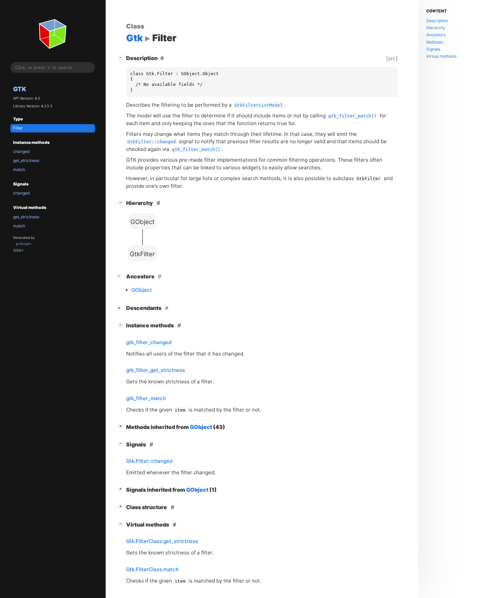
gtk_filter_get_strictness (155, 370)
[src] (392, 58)
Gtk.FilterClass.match (152, 569)
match (19, 169)
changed (21, 151)
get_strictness (26, 160)
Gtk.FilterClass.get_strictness (162, 541)
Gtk (19, 89)
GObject (141, 290)
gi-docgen (24, 244)
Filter (18, 127)
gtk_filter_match (146, 398)
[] (122, 57)
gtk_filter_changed (149, 342)
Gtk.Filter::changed (149, 461)
